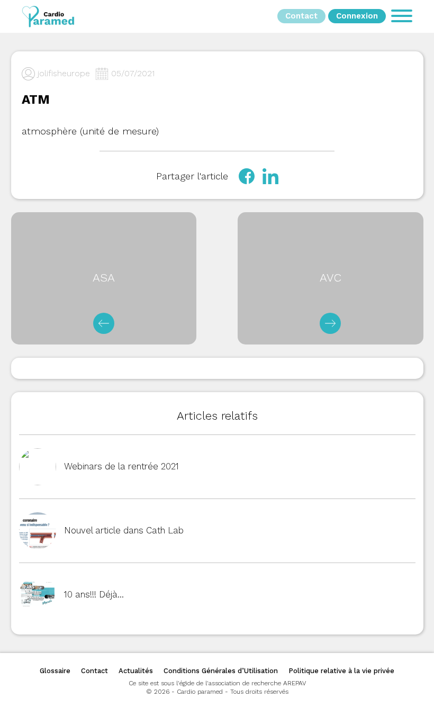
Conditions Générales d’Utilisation (221, 671)
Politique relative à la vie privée (341, 671)
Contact (94, 671)
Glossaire (55, 671)
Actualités (136, 671)
